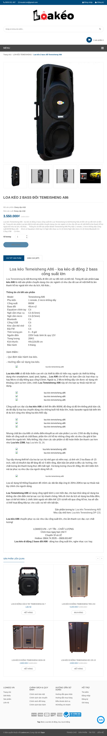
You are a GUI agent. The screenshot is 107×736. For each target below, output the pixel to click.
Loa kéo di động (51, 722)
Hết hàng (28, 613)
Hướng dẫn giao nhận (64, 694)
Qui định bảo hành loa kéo (22, 357)
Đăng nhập (88, 2)
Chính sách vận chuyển (38, 698)
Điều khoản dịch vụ (63, 701)
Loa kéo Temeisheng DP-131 (86, 512)
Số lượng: (7, 237)
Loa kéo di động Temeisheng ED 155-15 (78, 660)
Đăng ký (100, 2)
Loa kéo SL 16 (37, 442)
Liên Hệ (100, 732)
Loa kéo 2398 (76, 433)
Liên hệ (6, 703)
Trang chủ (7, 692)
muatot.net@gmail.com (29, 2)
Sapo (43, 732)
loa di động (65, 722)
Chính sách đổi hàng (37, 701)
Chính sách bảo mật (37, 694)
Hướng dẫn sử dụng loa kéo (23, 362)
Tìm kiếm (85, 692)
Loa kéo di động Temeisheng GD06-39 (28, 660)
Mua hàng (78, 613)
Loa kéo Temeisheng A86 (32, 269)
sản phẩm (98, 40)
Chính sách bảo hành (38, 705)
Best (42, 722)
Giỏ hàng (85, 703)
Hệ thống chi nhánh (63, 705)
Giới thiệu (7, 696)
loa (59, 722)
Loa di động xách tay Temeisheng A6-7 (28, 604)
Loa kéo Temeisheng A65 (88, 509)
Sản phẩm (7, 699)
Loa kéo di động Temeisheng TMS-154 (78, 604)
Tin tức (92, 732)
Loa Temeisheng (14, 279)
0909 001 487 (10, 2)
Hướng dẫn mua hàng (64, 698)
